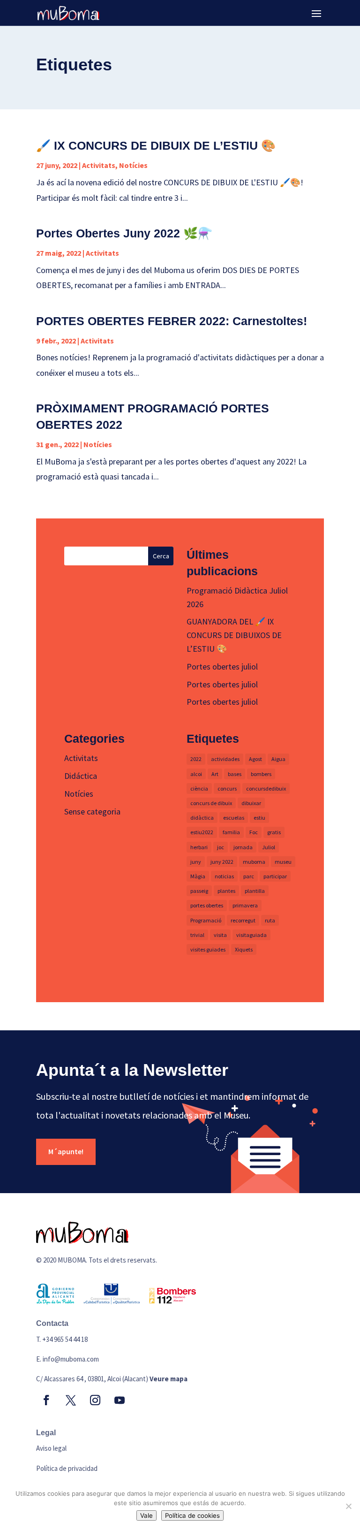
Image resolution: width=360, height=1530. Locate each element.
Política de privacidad (67, 1468)
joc (220, 847)
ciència (199, 788)
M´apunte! (65, 1151)
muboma (254, 861)
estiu (259, 817)
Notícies (133, 165)
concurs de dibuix (211, 803)
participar (275, 876)
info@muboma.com (71, 1359)
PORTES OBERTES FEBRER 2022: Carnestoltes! (171, 320)
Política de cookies (192, 1515)
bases (234, 773)
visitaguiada (251, 934)
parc (248, 876)
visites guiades (207, 949)
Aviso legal (51, 1448)
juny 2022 (221, 861)
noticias (224, 876)
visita (220, 934)
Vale (146, 1515)
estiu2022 (201, 832)
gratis (274, 832)
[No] (348, 1506)
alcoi (196, 773)
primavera (245, 905)
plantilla (255, 890)
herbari (199, 847)
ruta (270, 920)
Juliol (268, 847)
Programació (205, 920)
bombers (261, 773)
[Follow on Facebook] (46, 1400)
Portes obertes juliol (222, 666)
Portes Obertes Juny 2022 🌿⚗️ (124, 233)
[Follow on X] (70, 1400)
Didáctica (80, 775)
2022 (196, 758)
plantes (226, 890)
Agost (255, 758)
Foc (253, 832)
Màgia (197, 876)
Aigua (278, 758)
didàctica (202, 817)
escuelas (233, 817)
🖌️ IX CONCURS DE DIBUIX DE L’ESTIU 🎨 (156, 145)
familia (231, 832)
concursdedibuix (266, 788)
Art (214, 773)
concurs (227, 788)
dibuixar (251, 803)
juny (195, 861)
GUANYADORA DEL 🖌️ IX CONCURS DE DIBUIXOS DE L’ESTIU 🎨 (234, 635)
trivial (197, 934)
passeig (199, 890)
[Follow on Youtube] (119, 1400)
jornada (243, 847)
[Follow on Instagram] (95, 1400)
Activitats (98, 165)
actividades (225, 758)
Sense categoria (92, 811)
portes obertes (206, 905)
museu (283, 861)
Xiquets (244, 949)
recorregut (243, 920)
